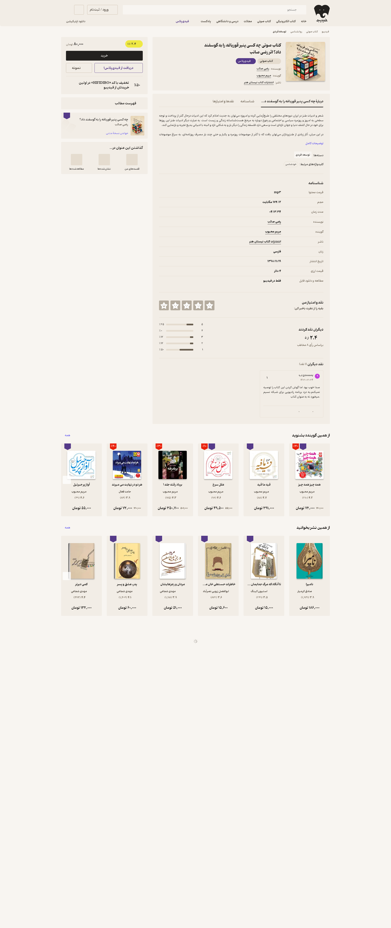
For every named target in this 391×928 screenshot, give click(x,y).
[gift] (181, 83)
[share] (191, 83)
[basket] (79, 10)
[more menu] (161, 83)
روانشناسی (296, 32)
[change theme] (66, 10)
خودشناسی (291, 164)
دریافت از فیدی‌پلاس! (118, 68)
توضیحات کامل (314, 143)
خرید (104, 55)
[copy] (70, 85)
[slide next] (67, 480)
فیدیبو (325, 32)
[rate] (209, 305)
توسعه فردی (279, 31)
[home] (321, 13)
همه (67, 435)
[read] (76, 159)
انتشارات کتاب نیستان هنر (259, 82)
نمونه (76, 68)
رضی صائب (263, 68)
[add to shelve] (132, 159)
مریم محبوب (264, 75)
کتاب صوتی (312, 32)
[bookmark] (171, 83)
